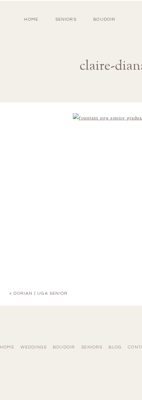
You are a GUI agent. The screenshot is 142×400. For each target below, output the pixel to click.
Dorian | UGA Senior (40, 293)
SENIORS (65, 19)
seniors (91, 347)
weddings (33, 347)
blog (115, 347)
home (31, 19)
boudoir (104, 19)
